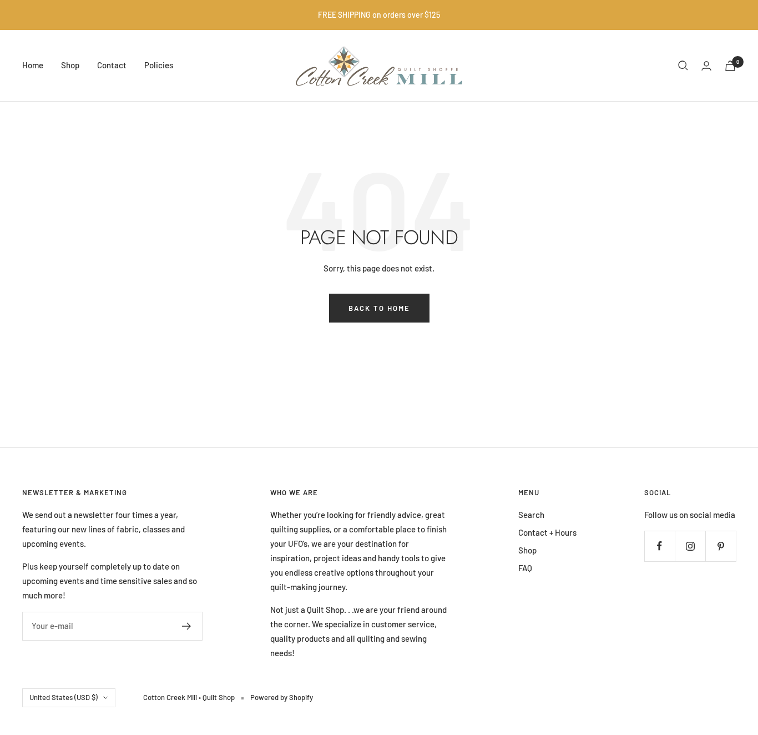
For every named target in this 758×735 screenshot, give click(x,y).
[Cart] (730, 66)
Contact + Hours (547, 532)
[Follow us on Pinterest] (720, 546)
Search (531, 515)
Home (32, 65)
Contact (112, 65)
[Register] (186, 626)
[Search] (683, 66)
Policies (158, 65)
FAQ (525, 568)
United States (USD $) (63, 697)
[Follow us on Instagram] (690, 546)
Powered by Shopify (281, 697)
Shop (70, 65)
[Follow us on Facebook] (659, 546)
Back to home (379, 308)
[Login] (706, 66)
